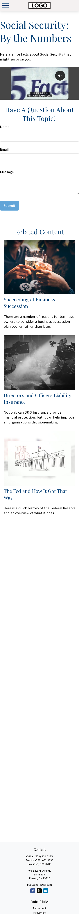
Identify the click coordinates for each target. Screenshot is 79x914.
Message (7, 172)
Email (4, 149)
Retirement (39, 908)
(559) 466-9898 (44, 860)
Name (4, 126)
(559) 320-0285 (44, 856)
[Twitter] (39, 890)
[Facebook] (32, 890)
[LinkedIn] (45, 890)
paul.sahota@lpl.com (39, 884)
